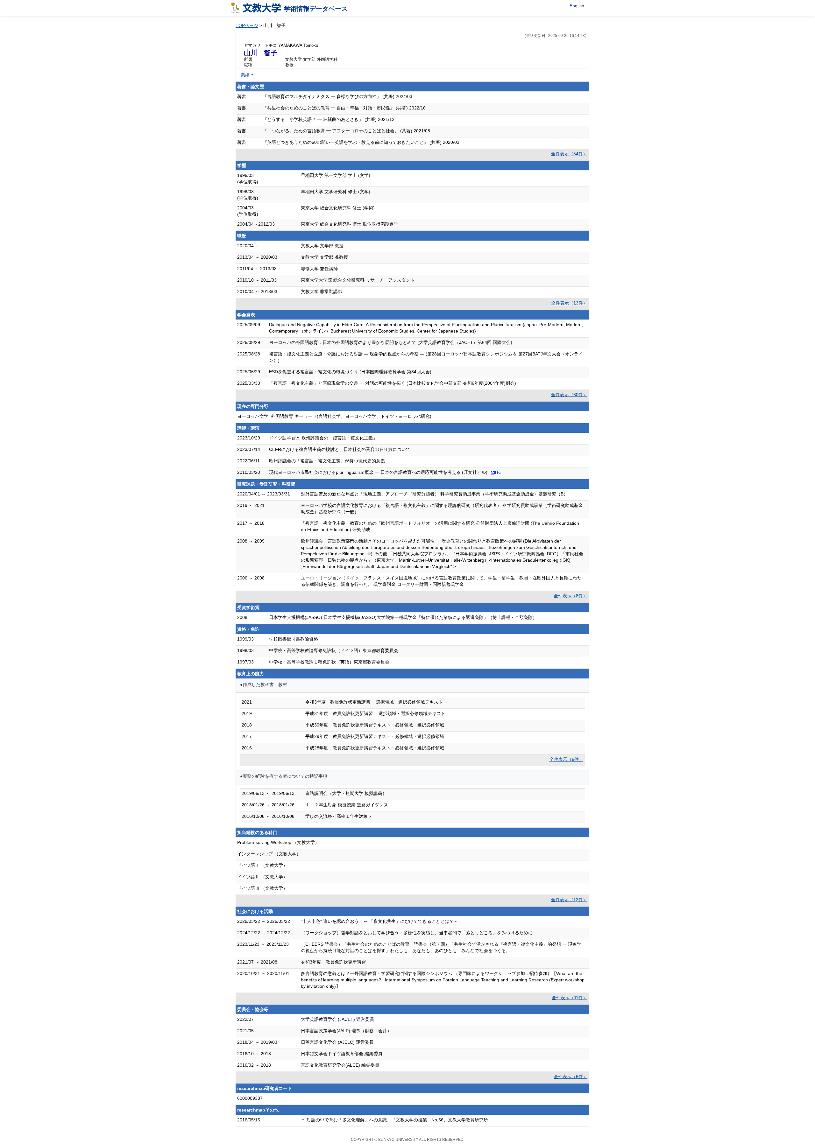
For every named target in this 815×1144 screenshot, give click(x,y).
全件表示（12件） (569, 899)
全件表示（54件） (569, 153)
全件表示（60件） (569, 394)
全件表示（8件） (570, 595)
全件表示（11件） (569, 997)
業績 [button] (245, 74)
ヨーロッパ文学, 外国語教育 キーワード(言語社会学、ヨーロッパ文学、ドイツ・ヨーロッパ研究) (334, 416)
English (577, 5)
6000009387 (250, 1098)
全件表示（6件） (566, 759)
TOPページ (247, 25)
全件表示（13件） (569, 302)
